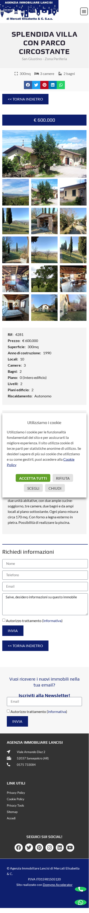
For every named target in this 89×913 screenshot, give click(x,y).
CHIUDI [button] (54, 488)
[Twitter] (29, 847)
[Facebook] (19, 847)
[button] (84, 11)
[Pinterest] (39, 847)
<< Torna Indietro (25, 99)
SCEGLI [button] (33, 488)
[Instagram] (49, 847)
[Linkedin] (60, 847)
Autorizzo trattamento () (34, 620)
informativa (52, 620)
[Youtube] (70, 847)
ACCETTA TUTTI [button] (33, 478)
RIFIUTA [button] (63, 478)
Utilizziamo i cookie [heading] (44, 422)
